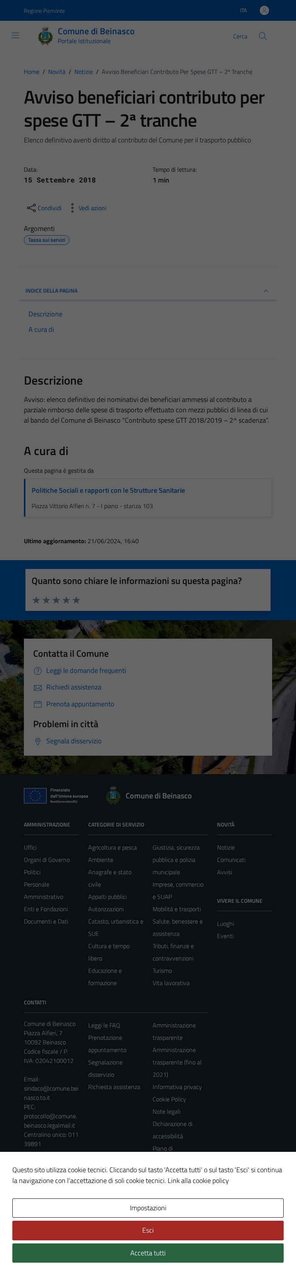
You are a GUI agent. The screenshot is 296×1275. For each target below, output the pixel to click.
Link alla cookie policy (198, 1180)
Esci (148, 1230)
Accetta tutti (148, 1253)
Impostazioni (148, 1208)
